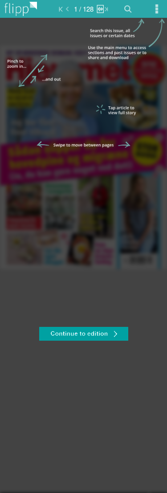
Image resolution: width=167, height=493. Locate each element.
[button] (83, 335)
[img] (83, 255)
